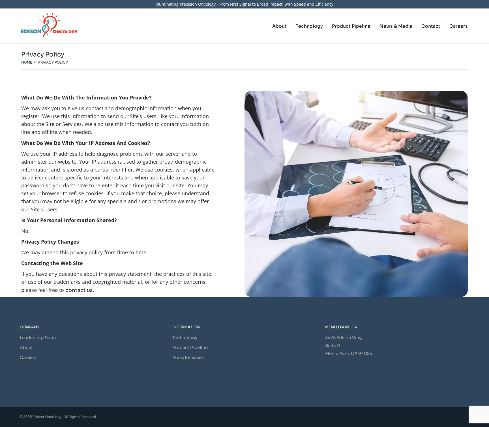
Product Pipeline (190, 347)
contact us (79, 290)
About (26, 347)
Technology (184, 337)
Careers (28, 357)
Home (26, 62)
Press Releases (188, 357)
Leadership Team (38, 337)
